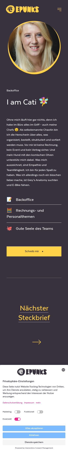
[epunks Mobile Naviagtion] (59, 10)
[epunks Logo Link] (23, 9)
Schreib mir (32, 251)
